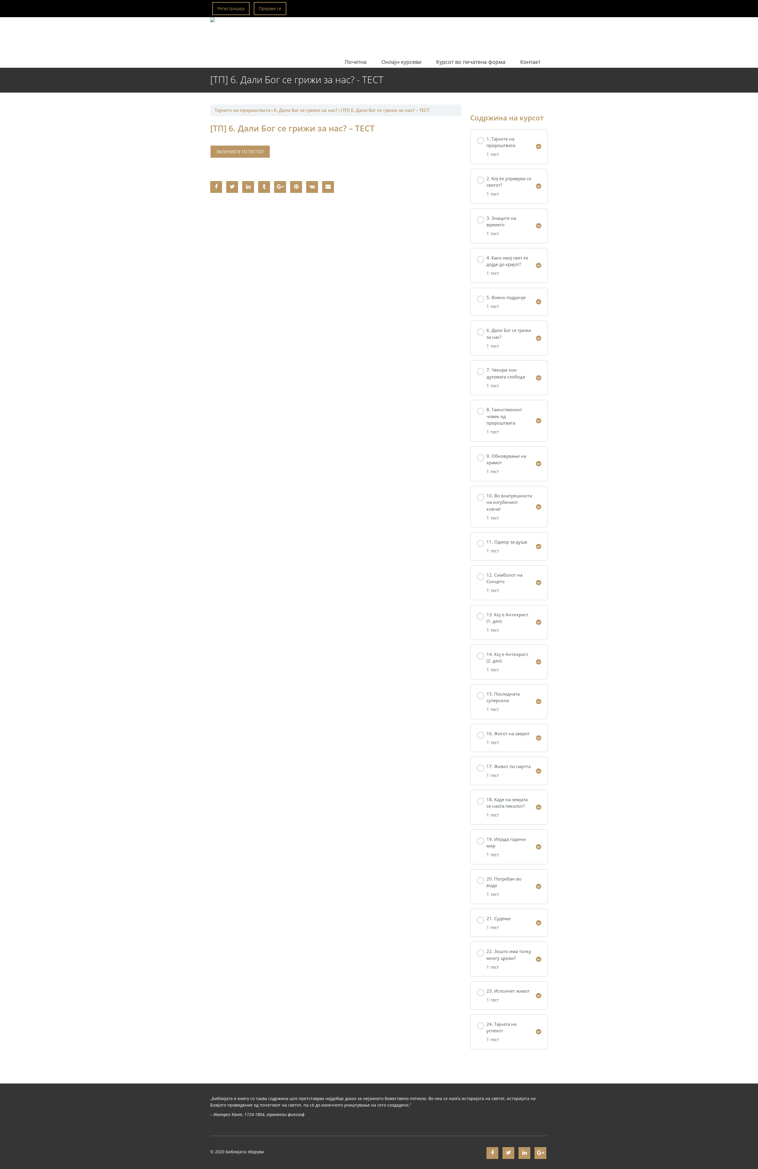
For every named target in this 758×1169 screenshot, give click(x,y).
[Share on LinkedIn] (248, 187)
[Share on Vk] (312, 187)
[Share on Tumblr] (264, 187)
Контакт (530, 61)
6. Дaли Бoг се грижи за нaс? (306, 110)
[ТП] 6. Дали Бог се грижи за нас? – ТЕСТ (385, 110)
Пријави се (270, 8)
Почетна (356, 61)
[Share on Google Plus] (280, 187)
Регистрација (231, 8)
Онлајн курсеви (401, 61)
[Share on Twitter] (232, 187)
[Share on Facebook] (216, 187)
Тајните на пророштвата (242, 110)
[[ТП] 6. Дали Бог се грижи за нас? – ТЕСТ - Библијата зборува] (274, 32)
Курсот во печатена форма (470, 61)
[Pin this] (296, 187)
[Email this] (328, 187)
